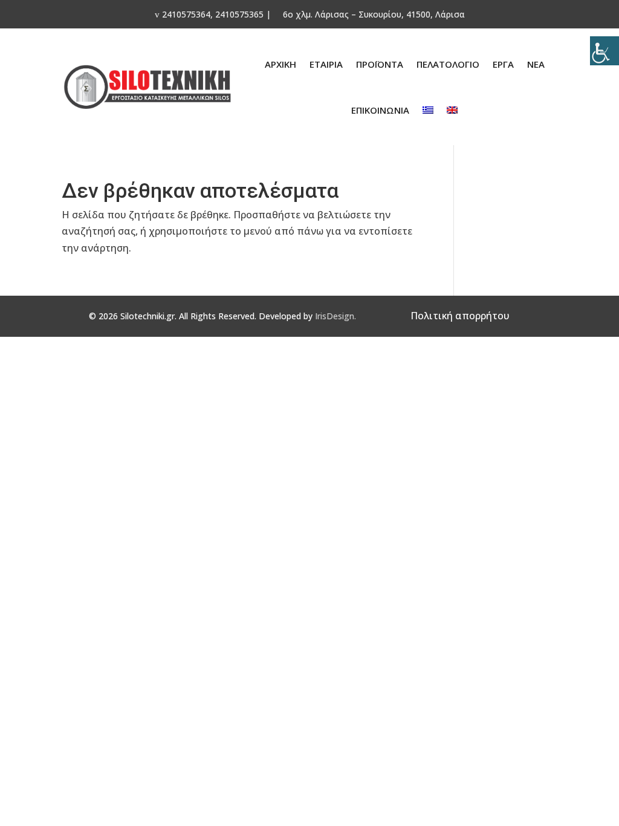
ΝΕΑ (536, 64)
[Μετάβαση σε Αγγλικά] (452, 110)
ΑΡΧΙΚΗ (280, 64)
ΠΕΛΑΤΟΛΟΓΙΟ (447, 64)
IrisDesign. (335, 316)
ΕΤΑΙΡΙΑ (326, 64)
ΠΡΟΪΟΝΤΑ (379, 64)
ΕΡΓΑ (503, 64)
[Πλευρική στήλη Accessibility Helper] (604, 50)
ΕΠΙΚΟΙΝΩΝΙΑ (380, 110)
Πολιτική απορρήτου (460, 315)
